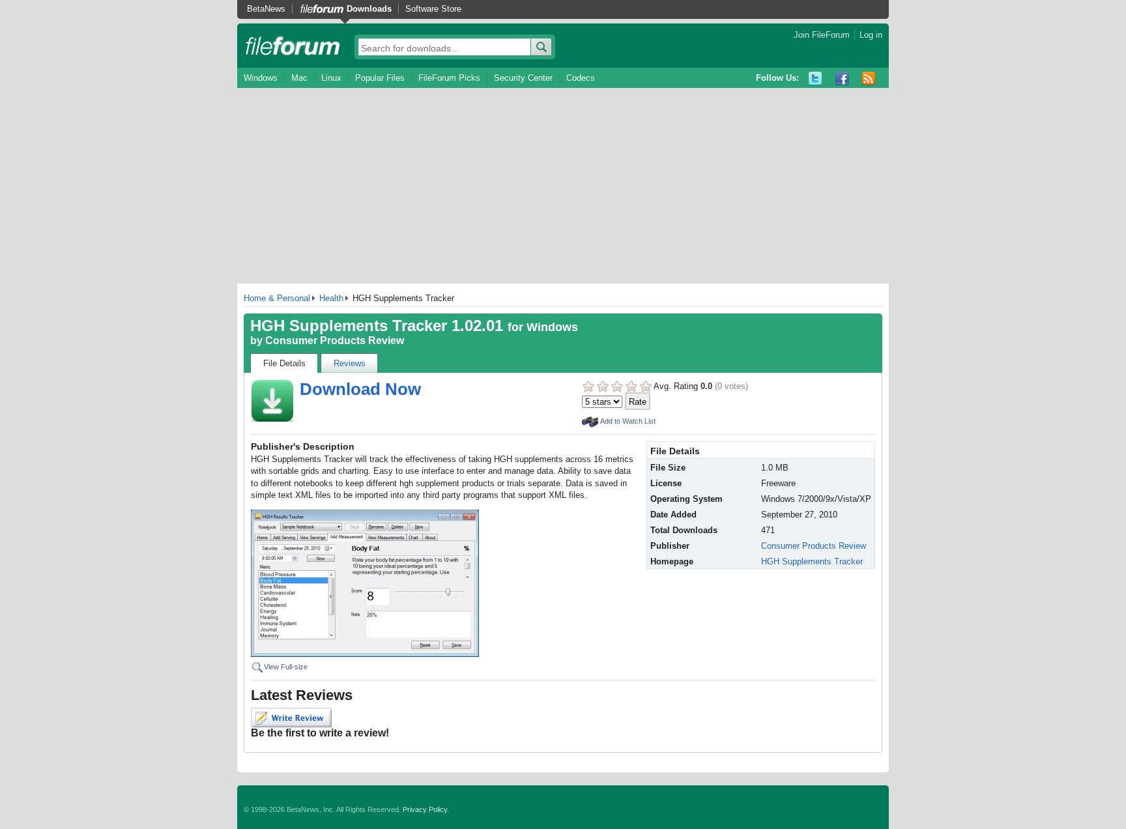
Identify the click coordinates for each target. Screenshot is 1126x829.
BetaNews (266, 9)
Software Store (433, 9)
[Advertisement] (563, 186)
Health (331, 298)
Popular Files (380, 78)
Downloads (369, 9)
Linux (331, 78)
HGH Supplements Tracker (812, 561)
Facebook (842, 78)
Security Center (523, 78)
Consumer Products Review (334, 340)
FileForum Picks (449, 78)
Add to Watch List (628, 421)
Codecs (580, 78)
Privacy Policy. (426, 809)
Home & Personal (277, 298)
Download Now (360, 389)
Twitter (815, 78)
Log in (870, 35)
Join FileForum (822, 35)
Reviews (350, 363)
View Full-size (286, 667)
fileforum (293, 45)
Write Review (291, 717)
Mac (299, 78)
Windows (261, 78)
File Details (284, 363)
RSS (869, 78)
